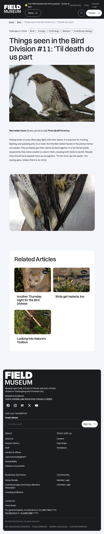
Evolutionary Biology (83, 31)
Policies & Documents (15, 466)
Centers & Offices (13, 452)
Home (11, 22)
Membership (75, 5)
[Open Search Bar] (81, 13)
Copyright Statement (78, 526)
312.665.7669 (26, 513)
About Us (9, 438)
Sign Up (87, 424)
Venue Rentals (11, 480)
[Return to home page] (18, 378)
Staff (7, 447)
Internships (62, 443)
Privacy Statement (39, 526)
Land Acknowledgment (15, 457)
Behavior (67, 31)
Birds (32, 31)
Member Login (96, 5)
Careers (60, 438)
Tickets (91, 13)
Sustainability (11, 461)
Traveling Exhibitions (14, 492)
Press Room (10, 505)
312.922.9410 (11, 513)
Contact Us (10, 501)
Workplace (62, 447)
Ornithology (54, 31)
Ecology (41, 31)
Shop (86, 5)
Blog (19, 22)
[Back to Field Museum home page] (12, 9)
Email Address (11, 417)
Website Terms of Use (58, 526)
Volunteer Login (64, 484)
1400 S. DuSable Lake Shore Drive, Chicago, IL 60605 (28, 399)
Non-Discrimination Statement (17, 526)
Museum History (12, 443)
